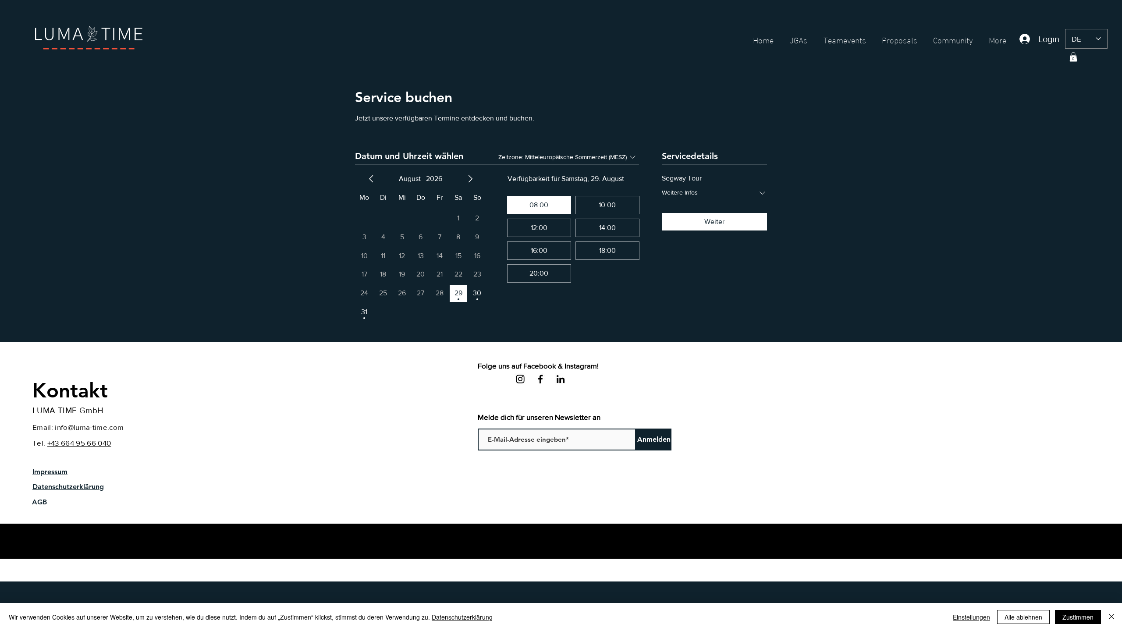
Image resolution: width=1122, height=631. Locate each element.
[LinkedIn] (560, 379)
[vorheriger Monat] (371, 179)
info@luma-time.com (89, 427)
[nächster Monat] (470, 179)
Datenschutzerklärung (462, 617)
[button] (1073, 57)
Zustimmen (1078, 617)
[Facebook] (540, 379)
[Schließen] (1111, 617)
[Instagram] (520, 379)
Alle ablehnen (1023, 617)
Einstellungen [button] (971, 617)
